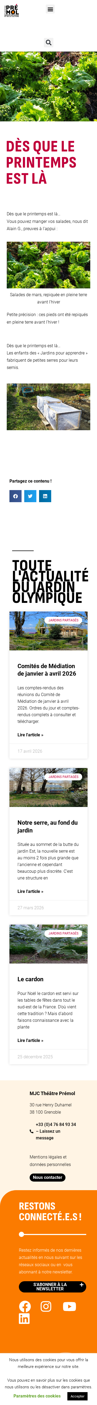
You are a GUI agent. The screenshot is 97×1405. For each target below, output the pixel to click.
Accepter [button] (77, 1396)
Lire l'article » (30, 734)
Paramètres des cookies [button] (37, 1396)
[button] (50, 9)
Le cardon (30, 979)
